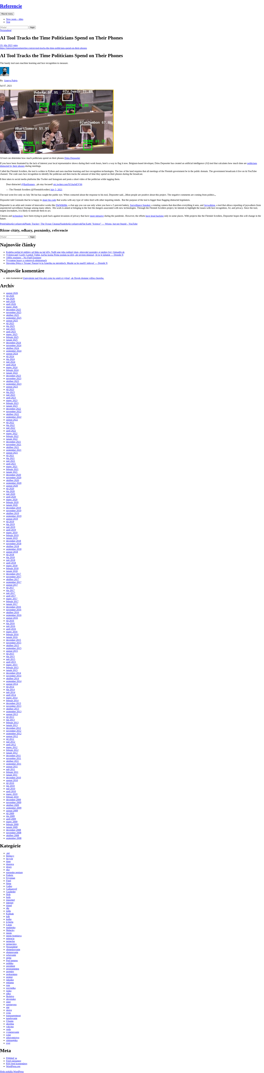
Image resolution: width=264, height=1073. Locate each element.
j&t (7, 908)
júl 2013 (10, 717)
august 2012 (12, 736)
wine (8, 1035)
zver (8, 1043)
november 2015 (13, 642)
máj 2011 (10, 769)
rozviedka (11, 988)
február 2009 (12, 824)
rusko (8, 990)
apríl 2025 (11, 331)
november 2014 (13, 675)
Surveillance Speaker (140, 205)
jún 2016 (10, 623)
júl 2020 (10, 488)
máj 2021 (10, 461)
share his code (49, 200)
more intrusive (97, 216)
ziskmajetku (12, 1040)
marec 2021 (11, 466)
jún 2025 (10, 326)
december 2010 (13, 777)
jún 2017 (10, 590)
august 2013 (12, 714)
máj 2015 (10, 659)
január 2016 (12, 637)
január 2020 (12, 505)
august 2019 (12, 519)
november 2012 (13, 731)
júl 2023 (10, 389)
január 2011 (11, 775)
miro (15, 45)
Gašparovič (11, 889)
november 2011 (13, 758)
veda (8, 1029)
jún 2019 (10, 524)
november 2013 (13, 706)
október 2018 (12, 546)
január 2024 (12, 373)
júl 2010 (10, 783)
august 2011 (12, 766)
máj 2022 (10, 428)
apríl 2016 (11, 629)
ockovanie (11, 955)
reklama (10, 982)
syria (8, 1013)
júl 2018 (10, 554)
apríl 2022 (11, 430)
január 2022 (12, 439)
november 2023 (13, 378)
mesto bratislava (14, 935)
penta (8, 957)
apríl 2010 (11, 791)
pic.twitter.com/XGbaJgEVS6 (67, 184)
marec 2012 (11, 747)
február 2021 (12, 469)
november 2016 (13, 609)
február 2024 (12, 370)
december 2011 (13, 755)
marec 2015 (11, 664)
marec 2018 (11, 565)
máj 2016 (10, 626)
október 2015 (12, 645)
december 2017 (13, 574)
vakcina (10, 1026)
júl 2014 (10, 686)
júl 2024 (10, 356)
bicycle (9, 858)
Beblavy (10, 856)
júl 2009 (10, 813)
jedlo (8, 911)
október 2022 (12, 414)
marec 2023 (11, 400)
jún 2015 (10, 656)
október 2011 (12, 761)
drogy (9, 867)
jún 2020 (10, 491)
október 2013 (12, 708)
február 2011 (12, 772)
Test (8, 22)
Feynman (10, 878)
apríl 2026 (11, 304)
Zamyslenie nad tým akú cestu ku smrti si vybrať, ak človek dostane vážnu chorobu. (63, 278)
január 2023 (12, 406)
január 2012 (12, 753)
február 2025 (12, 337)
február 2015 (12, 667)
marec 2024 (11, 367)
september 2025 (13, 318)
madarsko (10, 927)
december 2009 (13, 799)
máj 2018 (10, 560)
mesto (9, 933)
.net (8, 853)
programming (12, 968)
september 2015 (13, 648)
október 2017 (12, 579)
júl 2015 (10, 653)
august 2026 (12, 293)
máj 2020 (10, 494)
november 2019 (13, 510)
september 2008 (13, 838)
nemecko (10, 941)
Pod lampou (12, 960)
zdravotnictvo (12, 1037)
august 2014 (12, 684)
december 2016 (13, 607)
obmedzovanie (13, 949)
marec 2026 (11, 307)
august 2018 (12, 552)
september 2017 (13, 582)
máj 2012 (10, 742)
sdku (8, 993)
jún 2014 (10, 689)
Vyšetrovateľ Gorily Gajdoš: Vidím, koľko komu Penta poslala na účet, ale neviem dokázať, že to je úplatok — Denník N (64, 255)
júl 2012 (10, 739)
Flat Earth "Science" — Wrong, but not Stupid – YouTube (99, 224)
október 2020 (12, 480)
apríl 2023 (11, 397)
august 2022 (12, 419)
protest (9, 977)
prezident (10, 966)
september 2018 (13, 549)
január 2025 (12, 340)
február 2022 (12, 436)
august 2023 (12, 386)
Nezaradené (5, 30)
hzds (8, 897)
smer (8, 1002)
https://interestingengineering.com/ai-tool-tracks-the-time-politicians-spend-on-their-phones (43, 48)
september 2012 (13, 733)
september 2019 (13, 516)
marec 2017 (11, 598)
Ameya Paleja (10, 80)
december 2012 (13, 728)
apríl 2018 (11, 563)
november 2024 (13, 345)
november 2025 (13, 312)
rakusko (10, 979)
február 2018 (12, 568)
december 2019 (13, 508)
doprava (10, 864)
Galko (9, 886)
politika (9, 963)
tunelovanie (11, 1018)
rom (8, 985)
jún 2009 (10, 816)
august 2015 (12, 651)
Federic (9, 875)
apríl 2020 (11, 497)
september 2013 (13, 711)
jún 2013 (10, 719)
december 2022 (13, 408)
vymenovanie (12, 1032)
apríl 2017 (11, 596)
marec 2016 (11, 631)
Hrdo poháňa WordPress (12, 1071)
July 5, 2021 (56, 189)
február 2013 (12, 722)
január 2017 (12, 604)
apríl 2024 (11, 364)
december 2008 (13, 830)
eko (8, 869)
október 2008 (12, 835)
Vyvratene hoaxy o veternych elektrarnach (26, 260)
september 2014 (13, 681)
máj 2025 (10, 329)
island (9, 905)
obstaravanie (12, 952)
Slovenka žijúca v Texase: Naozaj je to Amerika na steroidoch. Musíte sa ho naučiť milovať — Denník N (57, 263)
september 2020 (13, 483)
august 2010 (12, 780)
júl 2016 (10, 620)
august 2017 (12, 585)
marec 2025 (11, 334)
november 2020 (13, 477)
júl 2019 (10, 521)
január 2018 (12, 571)
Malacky (10, 930)
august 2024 (12, 353)
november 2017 (13, 576)
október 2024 (12, 348)
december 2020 (13, 474)
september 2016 (13, 615)
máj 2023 (10, 395)
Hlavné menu (7, 14)
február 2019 (12, 535)
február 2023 (12, 403)
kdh (8, 916)
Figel (8, 880)
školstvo (10, 996)
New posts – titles (14, 19)
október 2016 (12, 612)
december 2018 (13, 541)
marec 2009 (11, 821)
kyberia (9, 922)
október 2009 (12, 805)
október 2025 (12, 315)
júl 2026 (10, 296)
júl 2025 (10, 323)
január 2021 (12, 472)
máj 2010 (10, 788)
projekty (10, 971)
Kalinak (10, 913)
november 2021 (13, 444)
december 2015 (13, 640)
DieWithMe (61, 205)
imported (10, 900)
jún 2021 (10, 458)
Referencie (11, 6)
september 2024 (13, 351)
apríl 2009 (11, 819)
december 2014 (13, 673)
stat (7, 1007)
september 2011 (13, 764)
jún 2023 (10, 392)
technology (18, 216)
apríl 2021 (11, 463)
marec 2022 (11, 433)
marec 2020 (11, 499)
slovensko (11, 999)
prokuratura (11, 974)
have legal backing (155, 216)
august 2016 (12, 618)
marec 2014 (11, 697)
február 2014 (12, 700)
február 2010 (12, 797)
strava (9, 1010)
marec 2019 (11, 532)
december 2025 (13, 309)
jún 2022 (10, 425)
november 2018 (13, 543)
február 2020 (12, 502)
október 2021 (12, 447)
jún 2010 (10, 786)
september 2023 (13, 384)
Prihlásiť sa (11, 1058)
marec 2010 (11, 794)
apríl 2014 (11, 695)
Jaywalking (209, 205)
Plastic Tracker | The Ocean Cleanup (30, 224)
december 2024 (13, 342)
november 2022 (13, 411)
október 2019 (12, 513)
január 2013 (12, 725)
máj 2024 (10, 362)
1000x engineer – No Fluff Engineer (23, 257)
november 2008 (13, 832)
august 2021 (12, 452)
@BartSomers (28, 184)
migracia (10, 938)
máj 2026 (10, 301)
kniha (8, 919)
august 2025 (12, 320)
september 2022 (13, 417)
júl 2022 (10, 422)
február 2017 (12, 601)
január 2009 (12, 827)
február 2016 (12, 634)
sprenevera (11, 1004)
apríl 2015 (11, 662)
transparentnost (13, 1015)
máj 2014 (10, 692)
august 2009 (12, 810)
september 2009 (13, 808)
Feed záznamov (13, 1061)
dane (8, 861)
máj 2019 (10, 527)
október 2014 (12, 678)
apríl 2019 (11, 530)
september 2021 (13, 450)
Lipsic (9, 924)
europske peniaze (14, 872)
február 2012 (12, 750)
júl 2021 (10, 455)
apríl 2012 (11, 744)
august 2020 (12, 486)
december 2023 (13, 375)
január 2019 (12, 538)
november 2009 (13, 802)
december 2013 (13, 703)
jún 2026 (10, 298)
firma (8, 883)
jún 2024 (10, 359)
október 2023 (12, 381)
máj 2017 (10, 593)
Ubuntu (9, 1021)
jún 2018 (10, 557)
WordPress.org (13, 1066)
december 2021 (13, 441)
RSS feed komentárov (16, 1063)
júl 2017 (10, 587)
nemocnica (11, 944)
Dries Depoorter (72, 158)
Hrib (8, 894)
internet (9, 902)
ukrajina (10, 1024)
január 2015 (12, 670)
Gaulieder (11, 891)
